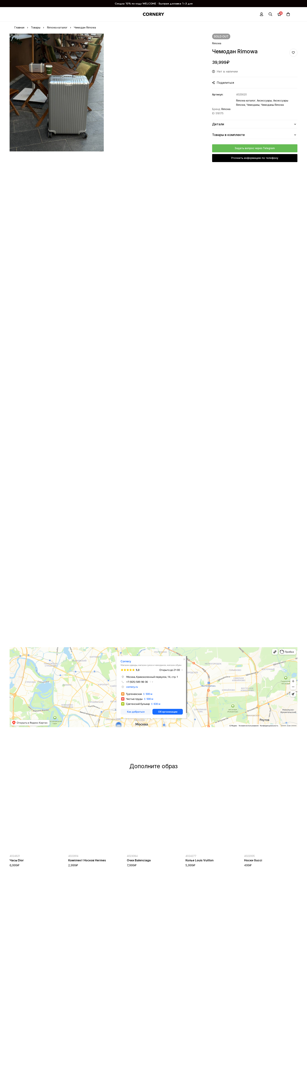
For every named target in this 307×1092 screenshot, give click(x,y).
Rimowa (216, 43)
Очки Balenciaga (139, 860)
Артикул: (217, 94)
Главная (19, 27)
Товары (35, 27)
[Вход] (261, 14)
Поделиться (225, 82)
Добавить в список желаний (293, 53)
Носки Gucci (253, 860)
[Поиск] (270, 14)
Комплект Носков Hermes (87, 860)
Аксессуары (264, 100)
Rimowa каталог (57, 27)
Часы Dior (17, 860)
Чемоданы (253, 104)
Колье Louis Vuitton (199, 860)
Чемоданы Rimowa (272, 104)
